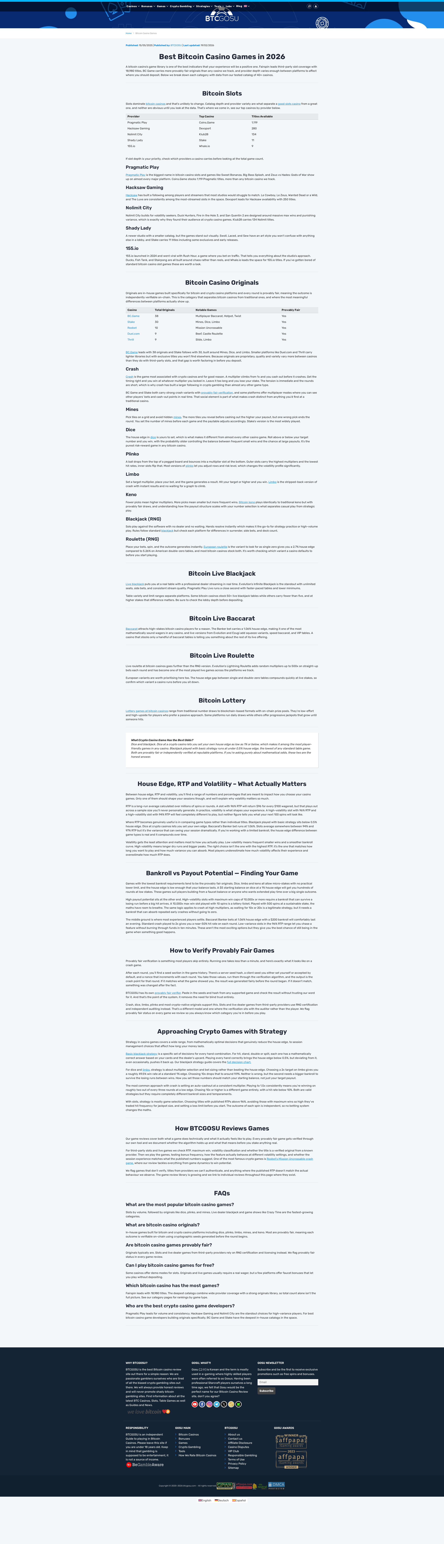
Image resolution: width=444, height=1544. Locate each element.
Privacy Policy (237, 1463)
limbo (146, 1069)
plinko (189, 465)
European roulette (215, 546)
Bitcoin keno (247, 502)
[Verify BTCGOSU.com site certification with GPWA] (226, 1486)
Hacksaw (131, 195)
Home (129, 33)
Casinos (132, 6)
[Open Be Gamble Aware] (145, 1464)
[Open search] (309, 6)
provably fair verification (217, 392)
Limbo (272, 482)
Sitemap (233, 1467)
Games (161, 6)
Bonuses (147, 6)
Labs (229, 6)
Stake (131, 322)
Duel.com (133, 333)
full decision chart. (239, 1062)
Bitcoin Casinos (189, 1434)
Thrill (130, 339)
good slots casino (289, 103)
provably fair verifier (168, 993)
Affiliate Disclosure (240, 1442)
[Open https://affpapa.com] (291, 1441)
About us (234, 1434)
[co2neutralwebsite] (260, 1486)
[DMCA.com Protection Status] (276, 1486)
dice (153, 437)
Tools (217, 6)
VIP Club (233, 1451)
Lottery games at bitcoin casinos (147, 711)
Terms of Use (236, 1459)
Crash (129, 376)
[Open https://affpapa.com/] (244, 1486)
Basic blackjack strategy (141, 1053)
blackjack (167, 530)
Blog (239, 6)
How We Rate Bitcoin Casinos (197, 1455)
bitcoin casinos (155, 103)
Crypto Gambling (181, 6)
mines (177, 417)
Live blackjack (135, 584)
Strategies (203, 6)
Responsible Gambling (242, 1455)
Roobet (132, 327)
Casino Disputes (238, 1447)
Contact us (235, 1438)
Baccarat (132, 628)
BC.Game (133, 316)
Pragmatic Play (135, 175)
